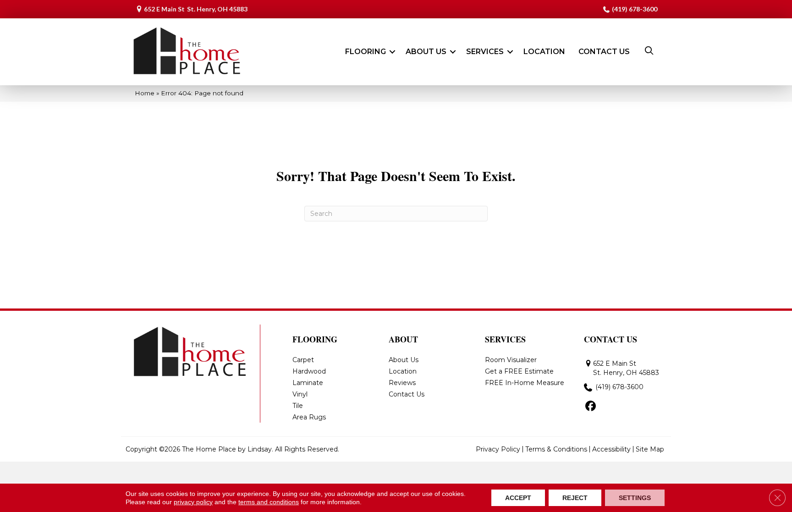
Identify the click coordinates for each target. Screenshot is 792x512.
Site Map (650, 449)
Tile (297, 406)
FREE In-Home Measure (524, 383)
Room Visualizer (511, 360)
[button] (392, 52)
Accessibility (611, 449)
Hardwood (309, 371)
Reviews (402, 383)
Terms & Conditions (556, 449)
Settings (635, 497)
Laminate (307, 383)
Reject (575, 497)
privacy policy (193, 502)
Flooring (365, 51)
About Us (426, 51)
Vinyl (300, 394)
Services (485, 51)
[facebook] (590, 407)
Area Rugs (309, 417)
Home (144, 93)
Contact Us (604, 51)
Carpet (303, 360)
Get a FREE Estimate (519, 371)
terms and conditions (268, 502)
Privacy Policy (498, 449)
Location (544, 51)
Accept (518, 497)
